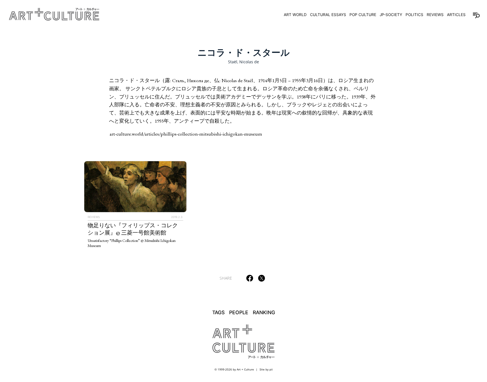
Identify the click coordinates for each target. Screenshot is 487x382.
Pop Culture (362, 14)
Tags (218, 312)
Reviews (435, 14)
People (238, 312)
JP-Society (391, 14)
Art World (295, 14)
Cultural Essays (328, 14)
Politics (414, 14)
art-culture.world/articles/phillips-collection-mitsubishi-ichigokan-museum (186, 134)
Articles (456, 14)
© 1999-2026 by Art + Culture (234, 369)
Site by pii (266, 369)
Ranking (264, 312)
